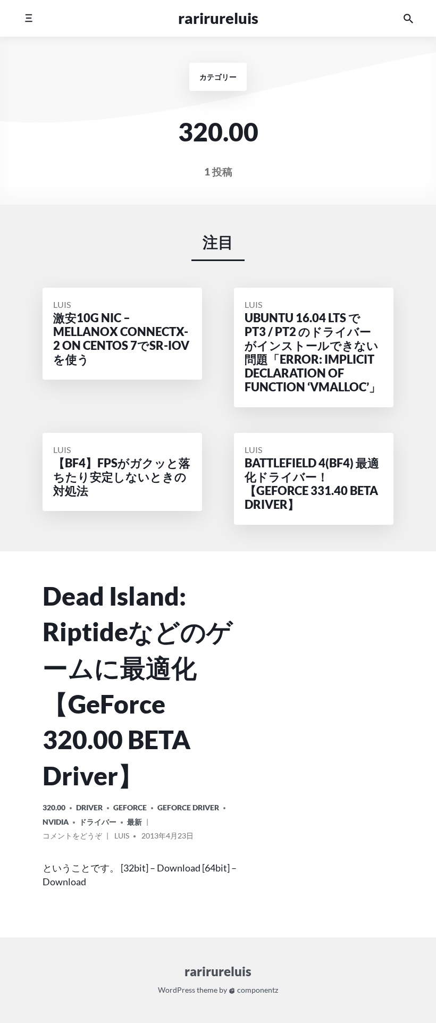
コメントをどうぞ (72, 837)
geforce (130, 807)
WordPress (176, 990)
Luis (62, 304)
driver (89, 807)
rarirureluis (218, 18)
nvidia (56, 821)
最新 (134, 821)
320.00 (54, 807)
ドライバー (97, 821)
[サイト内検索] (408, 18)
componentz (257, 990)
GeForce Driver (188, 807)
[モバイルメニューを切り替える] (28, 18)
